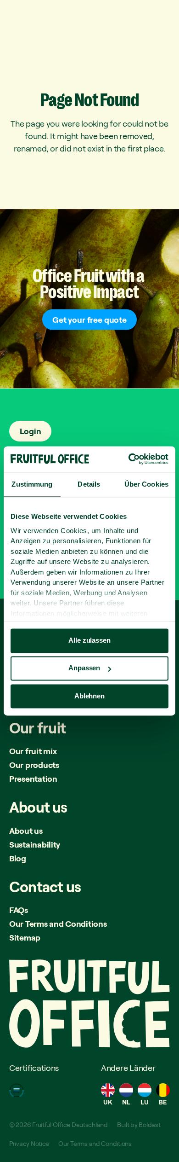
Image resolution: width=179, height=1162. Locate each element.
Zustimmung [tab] (31, 484)
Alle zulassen (89, 640)
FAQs (18, 910)
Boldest (149, 1124)
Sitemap (24, 937)
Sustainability (34, 844)
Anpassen (84, 668)
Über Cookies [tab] (146, 484)
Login (30, 431)
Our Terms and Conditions (58, 923)
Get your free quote (89, 319)
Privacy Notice (29, 1143)
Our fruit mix (33, 751)
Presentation (33, 778)
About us (26, 830)
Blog (17, 858)
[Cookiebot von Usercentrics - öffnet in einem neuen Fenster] (128, 459)
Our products (34, 765)
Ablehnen (89, 696)
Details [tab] (89, 484)
